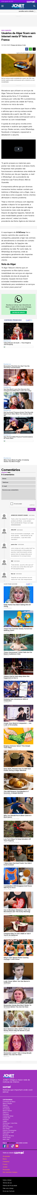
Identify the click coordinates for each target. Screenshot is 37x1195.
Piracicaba (6, 1169)
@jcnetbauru (11, 1143)
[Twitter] (34, 49)
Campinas (6, 1161)
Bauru (5, 1159)
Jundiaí (5, 1167)
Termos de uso (7, 1183)
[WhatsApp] (30, 49)
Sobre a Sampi (7, 1180)
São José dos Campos (10, 1172)
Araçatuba (6, 1156)
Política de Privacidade (10, 1185)
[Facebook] (26, 49)
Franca (5, 1164)
